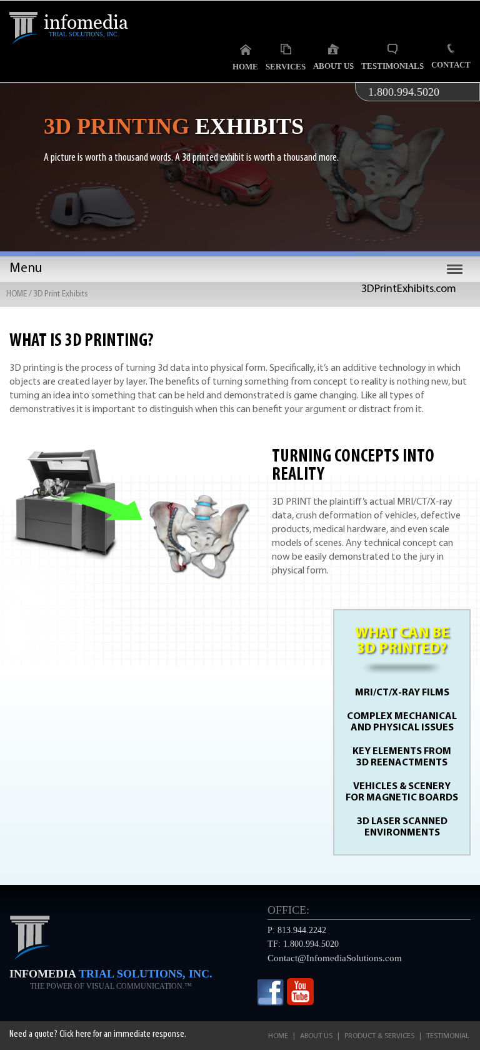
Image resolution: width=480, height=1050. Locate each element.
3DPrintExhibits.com (408, 289)
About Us (333, 66)
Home (245, 66)
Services (286, 66)
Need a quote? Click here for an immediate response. (97, 1034)
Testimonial (447, 1036)
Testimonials (392, 66)
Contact (451, 64)
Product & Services (379, 1036)
